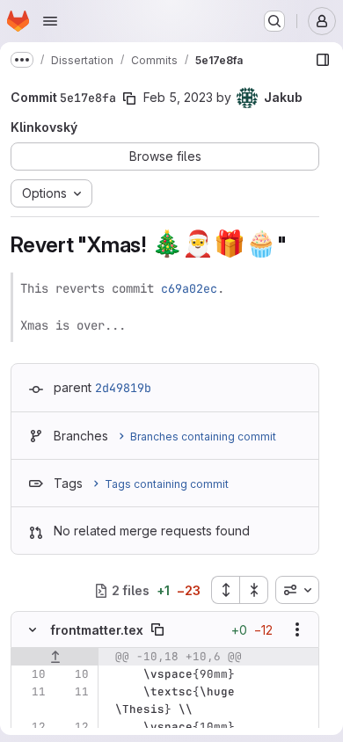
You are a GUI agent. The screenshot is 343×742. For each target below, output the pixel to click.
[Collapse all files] (254, 590)
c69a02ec (189, 288)
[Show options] (297, 629)
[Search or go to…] (274, 21)
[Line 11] (31, 692)
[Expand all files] (225, 590)
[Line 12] (31, 727)
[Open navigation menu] (50, 21)
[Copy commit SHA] (129, 98)
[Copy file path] (157, 629)
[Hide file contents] (32, 629)
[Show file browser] (323, 60)
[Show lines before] (55, 657)
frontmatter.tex (96, 629)
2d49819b (123, 388)
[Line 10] (31, 674)
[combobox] (297, 590)
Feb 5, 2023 (178, 97)
